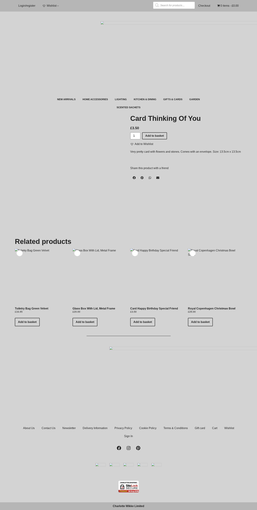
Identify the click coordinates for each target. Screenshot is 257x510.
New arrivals (66, 99)
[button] (141, 144)
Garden (194, 99)
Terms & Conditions (175, 428)
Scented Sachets (128, 107)
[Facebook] (119, 448)
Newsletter (69, 428)
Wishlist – (53, 5)
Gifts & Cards (172, 99)
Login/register (26, 5)
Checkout (204, 5)
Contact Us (48, 428)
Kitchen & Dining (145, 99)
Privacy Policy (123, 428)
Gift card (200, 428)
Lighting (121, 99)
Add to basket (154, 135)
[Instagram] (128, 448)
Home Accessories (95, 99)
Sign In (128, 436)
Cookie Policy (147, 428)
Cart (214, 428)
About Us (29, 428)
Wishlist (229, 428)
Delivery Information (95, 428)
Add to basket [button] (27, 321)
